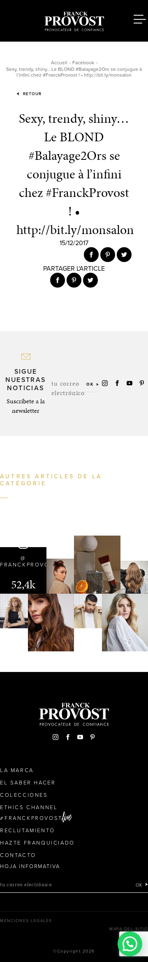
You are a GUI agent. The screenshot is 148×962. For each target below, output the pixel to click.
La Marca (17, 770)
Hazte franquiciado (37, 843)
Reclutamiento (27, 830)
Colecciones (24, 795)
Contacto (18, 855)
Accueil (59, 63)
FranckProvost (33, 818)
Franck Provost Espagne (74, 19)
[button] (130, 944)
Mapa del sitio (128, 929)
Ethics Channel (29, 807)
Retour (31, 93)
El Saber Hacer (28, 782)
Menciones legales (26, 920)
